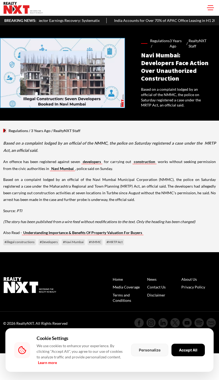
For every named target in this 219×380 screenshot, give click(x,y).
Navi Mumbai (62, 168)
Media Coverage (126, 287)
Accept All (188, 350)
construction (144, 161)
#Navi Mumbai (73, 242)
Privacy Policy (193, 287)
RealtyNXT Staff (197, 43)
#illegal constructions (19, 242)
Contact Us (156, 287)
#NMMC (95, 242)
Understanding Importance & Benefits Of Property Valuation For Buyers (82, 232)
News (152, 279)
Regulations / (160, 43)
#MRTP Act (115, 242)
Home (118, 279)
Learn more (47, 362)
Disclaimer (156, 295)
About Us (189, 279)
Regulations (18, 130)
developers (92, 161)
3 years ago (176, 43)
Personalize (150, 350)
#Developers (49, 242)
